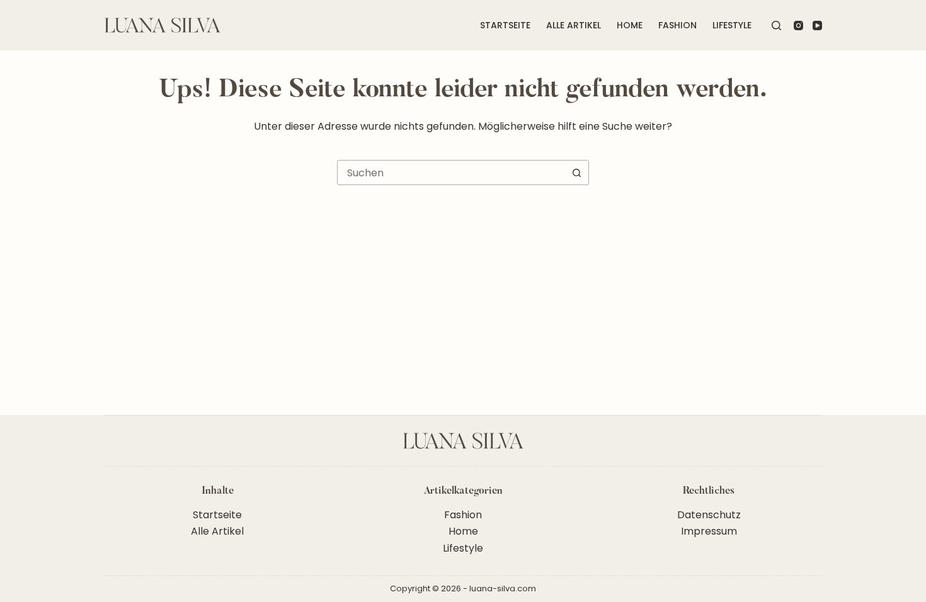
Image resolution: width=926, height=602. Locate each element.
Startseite (505, 25)
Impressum (709, 531)
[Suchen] (776, 25)
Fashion (677, 25)
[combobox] (451, 172)
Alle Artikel (573, 25)
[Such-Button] (576, 173)
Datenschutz (709, 515)
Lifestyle (732, 25)
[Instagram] (798, 25)
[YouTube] (817, 25)
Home (630, 25)
